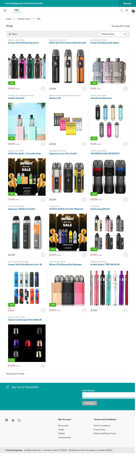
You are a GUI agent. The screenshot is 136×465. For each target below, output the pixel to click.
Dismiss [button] (127, 3)
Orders (61, 429)
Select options (42, 88)
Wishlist (61, 433)
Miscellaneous (75, 95)
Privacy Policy (100, 429)
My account (63, 425)
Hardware (11, 40)
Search (121, 10)
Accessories (12, 262)
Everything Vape (14, 450)
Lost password (64, 437)
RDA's (18, 317)
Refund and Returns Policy (105, 433)
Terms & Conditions (102, 425)
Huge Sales (20, 95)
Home (8, 19)
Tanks (23, 317)
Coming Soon (54, 206)
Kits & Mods (20, 40)
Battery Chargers (55, 95)
